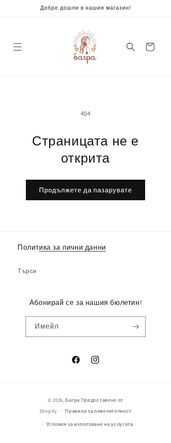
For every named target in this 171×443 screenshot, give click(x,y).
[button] (17, 47)
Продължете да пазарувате (85, 190)
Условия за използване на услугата (89, 424)
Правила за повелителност (98, 411)
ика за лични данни (72, 247)
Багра (72, 400)
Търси (27, 271)
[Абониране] (135, 326)
